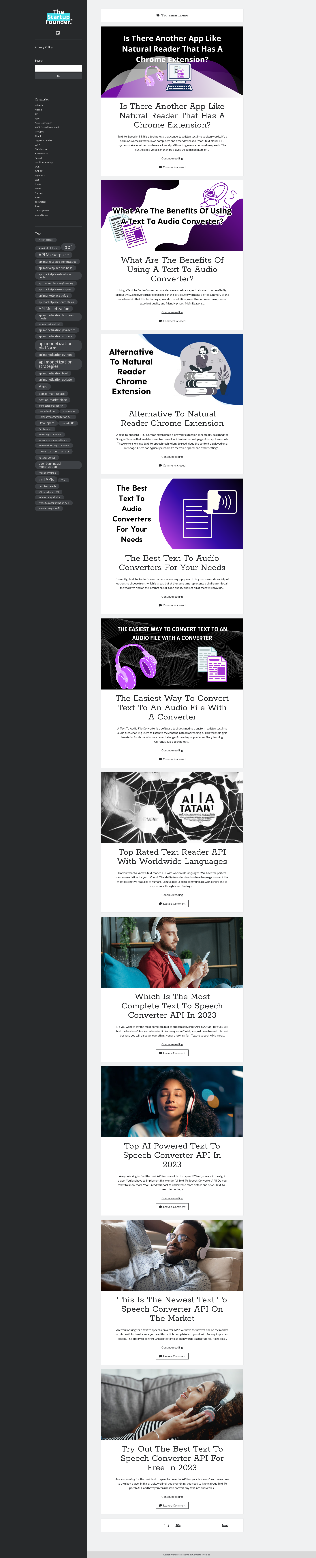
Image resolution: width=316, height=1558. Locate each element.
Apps (37, 118)
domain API (68, 423)
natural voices (47, 457)
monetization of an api (54, 451)
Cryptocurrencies (43, 140)
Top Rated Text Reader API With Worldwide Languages (172, 807)
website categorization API (54, 502)
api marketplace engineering (56, 283)
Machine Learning (43, 162)
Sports (38, 184)
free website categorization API (54, 445)
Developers (46, 423)
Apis (43, 386)
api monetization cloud (49, 324)
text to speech (47, 486)
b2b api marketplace (52, 393)
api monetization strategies (56, 364)
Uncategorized (42, 210)
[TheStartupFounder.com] (58, 23)
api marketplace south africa (56, 302)
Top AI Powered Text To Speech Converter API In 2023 (172, 1101)
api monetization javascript (57, 330)
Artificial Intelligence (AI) (47, 127)
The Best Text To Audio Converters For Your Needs (172, 514)
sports (38, 188)
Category (39, 131)
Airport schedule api (48, 248)
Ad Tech (39, 105)
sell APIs (46, 479)
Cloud (38, 136)
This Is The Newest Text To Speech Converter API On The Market (172, 1255)
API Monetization (54, 308)
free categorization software (53, 440)
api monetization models (55, 336)
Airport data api (46, 240)
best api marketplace (53, 400)
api (68, 247)
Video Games (41, 215)
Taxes (38, 197)
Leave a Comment (174, 903)
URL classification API (49, 492)
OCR (37, 166)
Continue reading (172, 158)
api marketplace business (55, 268)
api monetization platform (56, 345)
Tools (37, 206)
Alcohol (38, 109)
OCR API (39, 171)
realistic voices (47, 472)
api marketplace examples (55, 289)
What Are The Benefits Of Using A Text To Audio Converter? (172, 215)
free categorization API (50, 434)
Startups (39, 193)
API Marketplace (54, 254)
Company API (69, 411)
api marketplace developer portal (55, 275)
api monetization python (55, 355)
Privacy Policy (44, 47)
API (36, 114)
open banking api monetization (50, 465)
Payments (40, 175)
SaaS (37, 179)
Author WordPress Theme (176, 1554)
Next (225, 1525)
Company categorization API (55, 416)
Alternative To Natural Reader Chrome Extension (172, 369)
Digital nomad (41, 149)
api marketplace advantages (57, 261)
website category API (49, 508)
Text (63, 480)
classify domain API (47, 411)
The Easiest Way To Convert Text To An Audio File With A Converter (172, 654)
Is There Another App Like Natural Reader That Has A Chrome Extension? (172, 62)
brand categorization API (51, 405)
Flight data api (45, 429)
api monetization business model (56, 316)
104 (178, 1525)
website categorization (50, 497)
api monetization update (55, 379)
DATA (37, 144)
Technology (40, 201)
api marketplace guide (53, 295)
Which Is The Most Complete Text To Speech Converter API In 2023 (172, 952)
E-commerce (41, 153)
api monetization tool (53, 373)
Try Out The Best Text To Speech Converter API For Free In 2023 (172, 1404)
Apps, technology (43, 122)
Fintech (38, 158)
